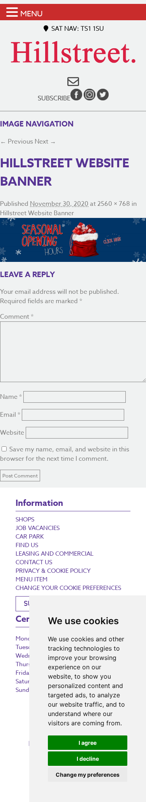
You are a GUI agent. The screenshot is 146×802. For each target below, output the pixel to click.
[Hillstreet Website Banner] (73, 239)
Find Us (27, 545)
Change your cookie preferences (68, 588)
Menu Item (31, 579)
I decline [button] (88, 758)
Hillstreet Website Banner (37, 213)
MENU (31, 13)
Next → (45, 141)
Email (10, 414)
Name (11, 397)
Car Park (30, 536)
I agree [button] (88, 742)
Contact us (34, 562)
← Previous (16, 141)
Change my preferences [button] (88, 774)
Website (12, 432)
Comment (16, 316)
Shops (25, 519)
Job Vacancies (38, 528)
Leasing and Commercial (54, 553)
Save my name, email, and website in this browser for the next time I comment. (64, 454)
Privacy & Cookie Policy (53, 571)
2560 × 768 (113, 204)
